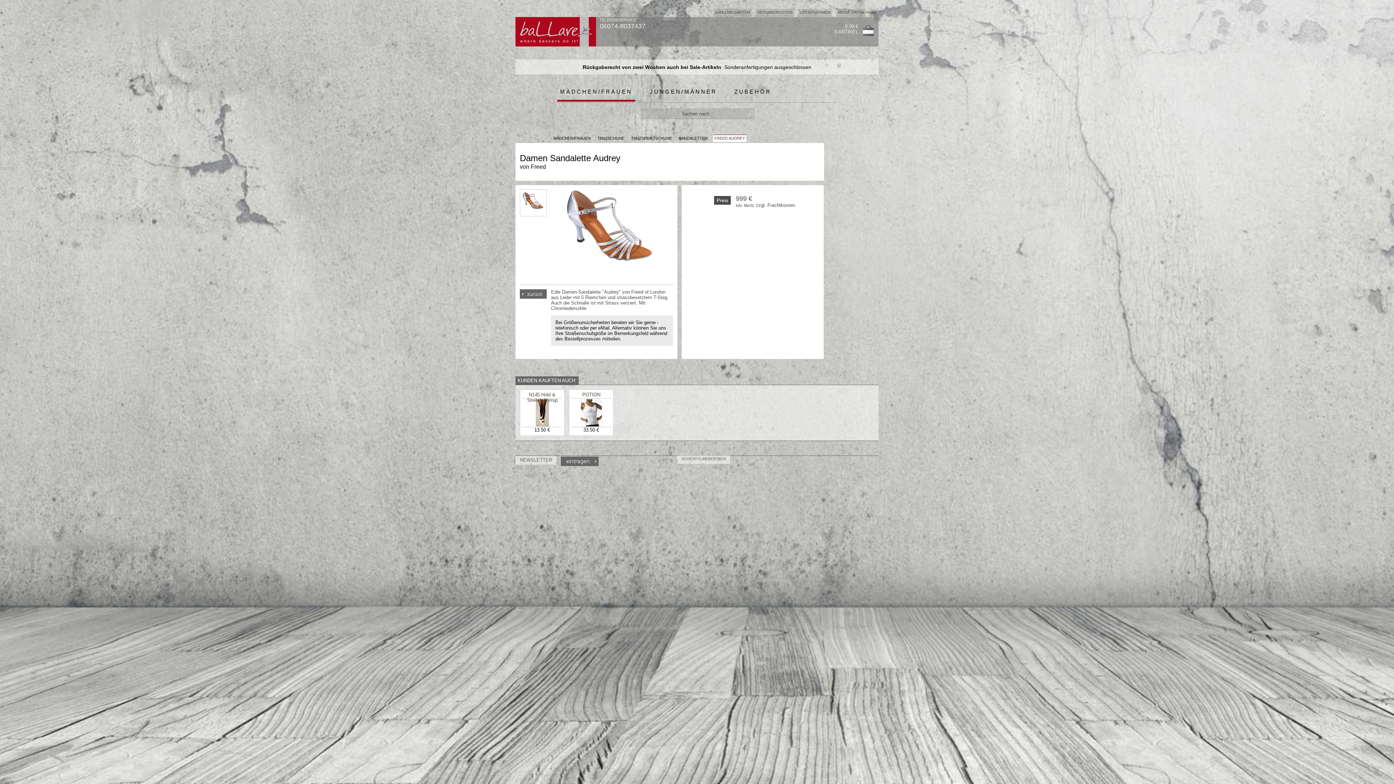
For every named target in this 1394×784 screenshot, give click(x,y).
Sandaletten (693, 138)
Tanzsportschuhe (651, 138)
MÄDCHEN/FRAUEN (572, 138)
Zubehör (752, 92)
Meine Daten (851, 12)
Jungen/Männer (683, 92)
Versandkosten (774, 12)
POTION (591, 394)
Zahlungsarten (732, 12)
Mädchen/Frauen (596, 92)
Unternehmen (815, 12)
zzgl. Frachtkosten (775, 205)
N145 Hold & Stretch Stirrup (542, 397)
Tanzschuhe (611, 138)
